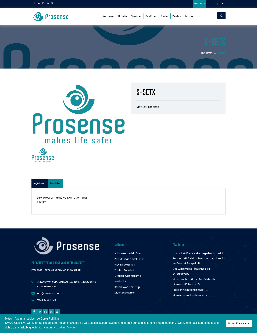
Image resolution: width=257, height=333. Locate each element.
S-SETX (145, 92)
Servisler (136, 16)
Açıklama (39, 183)
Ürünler (122, 16)
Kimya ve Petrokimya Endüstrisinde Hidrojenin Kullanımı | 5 (194, 282)
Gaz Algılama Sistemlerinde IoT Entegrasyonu (191, 271)
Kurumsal (108, 16)
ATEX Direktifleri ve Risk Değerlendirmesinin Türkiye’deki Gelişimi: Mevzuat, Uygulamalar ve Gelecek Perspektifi (199, 258)
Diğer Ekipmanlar (125, 292)
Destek (176, 16)
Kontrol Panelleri (124, 270)
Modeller (55, 183)
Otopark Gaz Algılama (128, 276)
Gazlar (164, 16)
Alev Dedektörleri (125, 264)
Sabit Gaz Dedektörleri (128, 253)
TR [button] (219, 4)
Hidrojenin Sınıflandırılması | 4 (190, 290)
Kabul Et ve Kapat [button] (239, 323)
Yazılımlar (120, 281)
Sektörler (151, 16)
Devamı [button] (71, 327)
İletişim (189, 16)
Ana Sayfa (207, 53)
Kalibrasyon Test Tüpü (128, 287)
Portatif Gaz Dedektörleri (129, 259)
